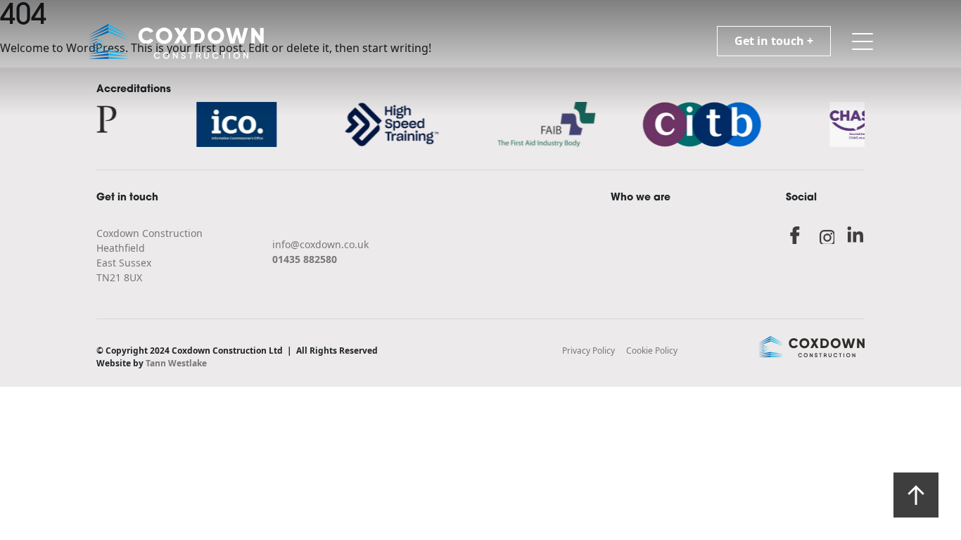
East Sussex (123, 262)
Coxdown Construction (149, 233)
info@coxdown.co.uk (320, 244)
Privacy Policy (588, 350)
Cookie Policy (651, 350)
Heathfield (120, 248)
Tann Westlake (176, 363)
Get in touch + (773, 41)
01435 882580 (304, 259)
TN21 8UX (119, 277)
